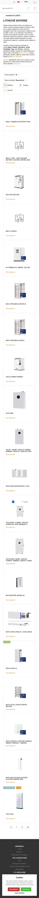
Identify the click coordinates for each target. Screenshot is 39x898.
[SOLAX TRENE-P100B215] (19, 364)
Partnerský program (19, 855)
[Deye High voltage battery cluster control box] (19, 765)
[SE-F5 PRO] (19, 400)
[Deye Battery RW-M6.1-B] (19, 582)
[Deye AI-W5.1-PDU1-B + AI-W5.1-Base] (19, 619)
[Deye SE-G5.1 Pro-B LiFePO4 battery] (19, 692)
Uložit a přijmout (19, 893)
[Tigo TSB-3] (19, 801)
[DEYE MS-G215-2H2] (19, 182)
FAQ (19, 861)
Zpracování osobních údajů (19, 866)
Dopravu (5, 60)
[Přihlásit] (34, 2)
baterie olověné (24, 53)
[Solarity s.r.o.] (9, 8)
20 (16, 75)
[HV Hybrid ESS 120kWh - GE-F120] (19, 254)
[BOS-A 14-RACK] (19, 218)
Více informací (10, 126)
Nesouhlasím (13, 889)
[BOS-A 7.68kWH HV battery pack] (19, 109)
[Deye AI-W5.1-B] (19, 655)
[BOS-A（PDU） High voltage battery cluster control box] (19, 145)
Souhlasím (26, 889)
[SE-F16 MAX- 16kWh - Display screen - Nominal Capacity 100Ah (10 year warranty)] (19, 546)
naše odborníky (17, 56)
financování (16, 63)
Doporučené (20, 80)
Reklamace (19, 869)
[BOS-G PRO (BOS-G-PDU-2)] (19, 327)
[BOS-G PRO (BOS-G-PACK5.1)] (19, 291)
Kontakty (19, 852)
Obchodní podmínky (19, 863)
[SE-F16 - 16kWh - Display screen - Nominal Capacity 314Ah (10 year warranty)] (19, 437)
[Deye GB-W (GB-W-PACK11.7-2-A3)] (19, 473)
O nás (20, 849)
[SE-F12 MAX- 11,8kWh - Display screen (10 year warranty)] (19, 509)
